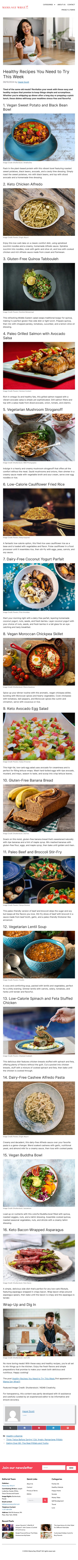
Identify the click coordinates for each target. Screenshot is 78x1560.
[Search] (45, 1500)
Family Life (55, 1484)
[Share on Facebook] (24, 1428)
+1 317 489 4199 (7, 1509)
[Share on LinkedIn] (53, 1428)
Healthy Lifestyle (14, 1436)
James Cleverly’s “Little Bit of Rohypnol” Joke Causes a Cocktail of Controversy (26, 1527)
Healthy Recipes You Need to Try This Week (33, 1378)
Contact (71, 5)
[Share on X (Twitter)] (10, 1428)
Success (54, 1494)
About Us (61, 5)
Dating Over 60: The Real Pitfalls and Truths (27, 1443)
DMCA (29, 1494)
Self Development (58, 1501)
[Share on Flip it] (68, 1428)
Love (53, 1508)
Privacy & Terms (68, 10)
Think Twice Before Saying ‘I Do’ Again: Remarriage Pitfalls (34, 1439)
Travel (54, 1504)
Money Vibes (56, 1497)
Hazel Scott (28, 1411)
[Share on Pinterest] (39, 1428)
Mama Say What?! (8, 1486)
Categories (48, 5)
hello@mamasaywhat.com (11, 1504)
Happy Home (56, 1491)
